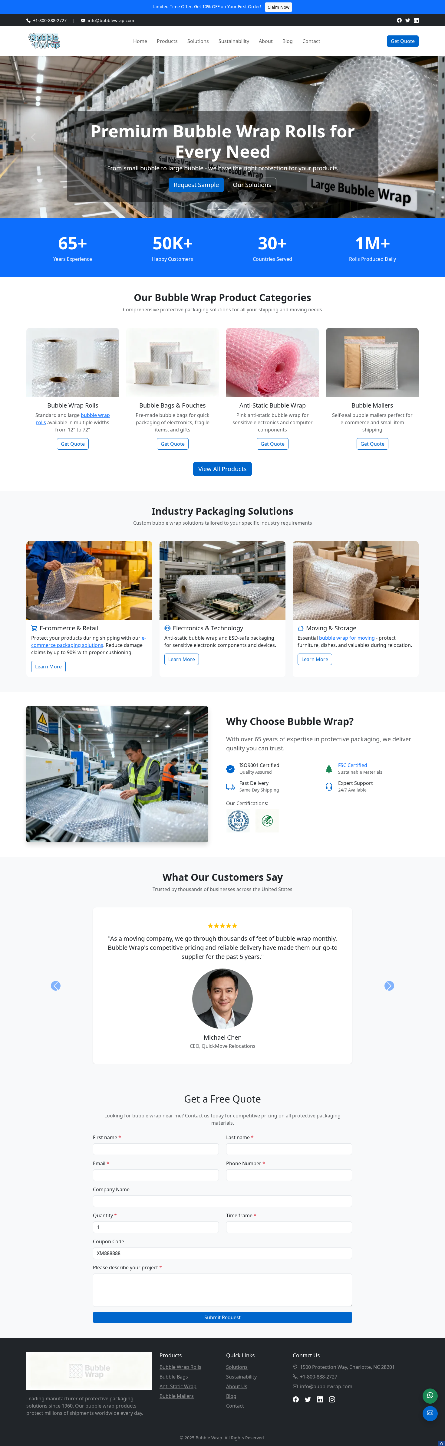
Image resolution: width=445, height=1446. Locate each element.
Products (167, 41)
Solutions (198, 41)
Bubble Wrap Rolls (180, 1367)
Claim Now (278, 7)
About (266, 41)
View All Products (222, 469)
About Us (236, 1386)
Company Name (111, 1189)
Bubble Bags (174, 1376)
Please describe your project (127, 1267)
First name (107, 1137)
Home (140, 41)
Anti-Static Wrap (178, 1386)
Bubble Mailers (177, 1396)
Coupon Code (108, 1241)
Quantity (105, 1215)
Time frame (241, 1215)
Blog (287, 41)
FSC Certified (352, 765)
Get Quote (403, 41)
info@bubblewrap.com (111, 20)
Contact (311, 41)
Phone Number (245, 1163)
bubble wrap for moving (347, 637)
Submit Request (222, 1317)
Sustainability (234, 41)
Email (101, 1163)
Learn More (48, 666)
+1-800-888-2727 (50, 20)
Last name (240, 1137)
